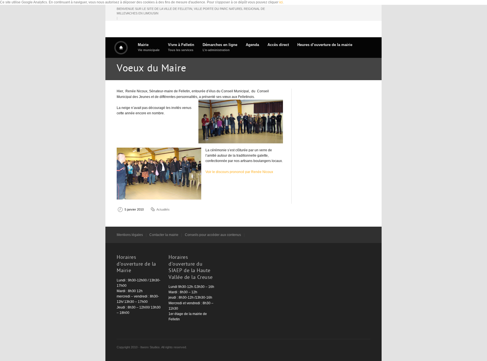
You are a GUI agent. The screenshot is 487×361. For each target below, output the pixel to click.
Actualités (163, 209)
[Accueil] (121, 48)
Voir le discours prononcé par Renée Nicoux (239, 172)
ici (281, 2)
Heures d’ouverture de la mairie (324, 45)
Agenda (252, 45)
